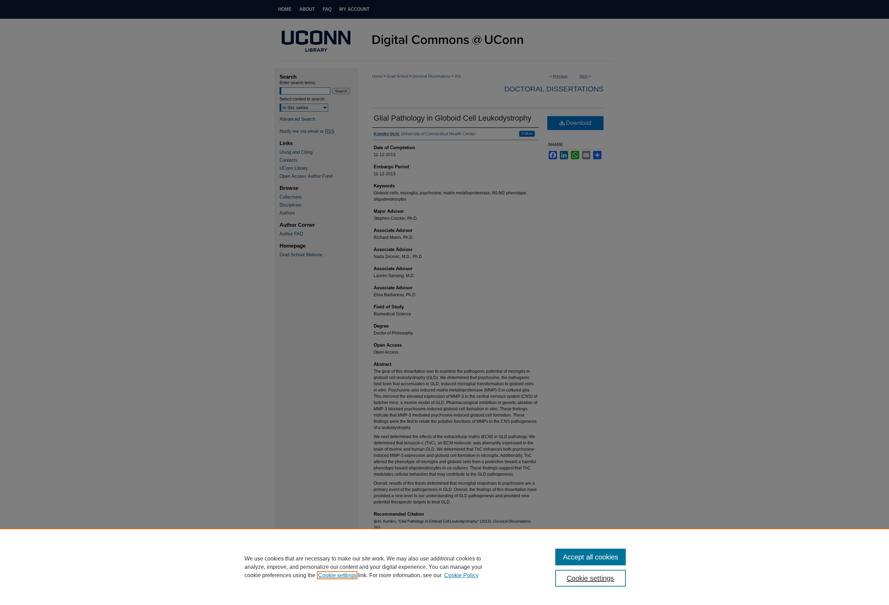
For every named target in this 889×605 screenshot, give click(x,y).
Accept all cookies (590, 557)
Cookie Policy (461, 575)
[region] (444, 567)
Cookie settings (337, 575)
